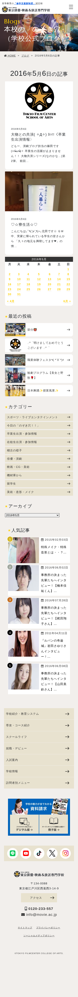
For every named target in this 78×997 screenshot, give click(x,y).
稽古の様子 (14, 450)
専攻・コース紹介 (18, 725)
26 (39, 289)
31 (19, 294)
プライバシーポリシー (48, 927)
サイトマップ (25, 927)
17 (19, 284)
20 (49, 284)
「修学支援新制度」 (25, 3)
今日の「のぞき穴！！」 (23, 425)
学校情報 (12, 771)
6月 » (67, 301)
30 (9, 294)
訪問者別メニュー (18, 782)
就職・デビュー (16, 748)
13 (49, 279)
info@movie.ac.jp (41, 915)
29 (68, 289)
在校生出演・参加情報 (22, 442)
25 (28, 289)
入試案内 (12, 759)
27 (49, 289)
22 (68, 284)
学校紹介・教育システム (22, 713)
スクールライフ (16, 736)
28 (59, 289)
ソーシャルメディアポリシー (39, 935)
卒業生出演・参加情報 (22, 433)
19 (39, 284)
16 (9, 284)
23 (9, 289)
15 (68, 279)
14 (59, 279)
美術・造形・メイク (20, 492)
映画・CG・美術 (18, 466)
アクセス (36, 897)
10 (19, 279)
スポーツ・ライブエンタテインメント (32, 417)
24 (19, 289)
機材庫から (14, 475)
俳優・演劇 (14, 458)
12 (39, 279)
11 (28, 279)
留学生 (11, 483)
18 (28, 284)
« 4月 (11, 301)
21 (59, 284)
